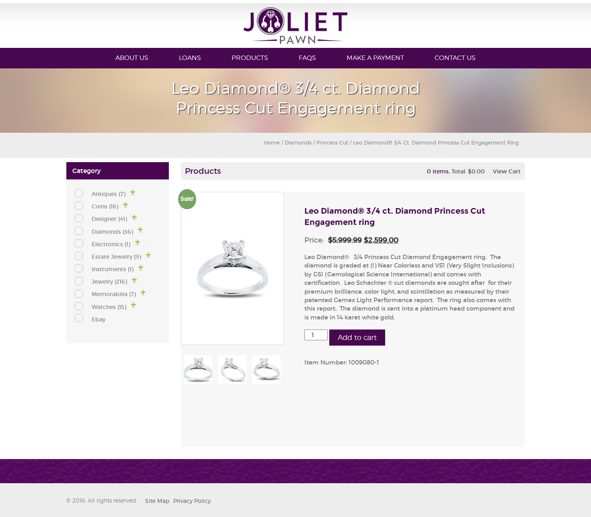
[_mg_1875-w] (232, 369)
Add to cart (357, 337)
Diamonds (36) (112, 231)
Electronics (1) (111, 244)
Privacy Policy (192, 500)
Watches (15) (109, 307)
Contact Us (455, 58)
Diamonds (298, 143)
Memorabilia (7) (114, 294)
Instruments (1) (112, 269)
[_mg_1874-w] (198, 369)
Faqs (307, 58)
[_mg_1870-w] (266, 369)
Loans (190, 58)
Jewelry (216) (109, 281)
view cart (507, 171)
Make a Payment (375, 58)
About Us (131, 58)
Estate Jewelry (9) (116, 256)
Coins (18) (105, 206)
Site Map (157, 500)
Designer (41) (109, 218)
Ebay (98, 319)
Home (272, 143)
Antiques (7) (108, 194)
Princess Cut (332, 143)
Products (250, 58)
